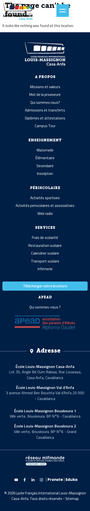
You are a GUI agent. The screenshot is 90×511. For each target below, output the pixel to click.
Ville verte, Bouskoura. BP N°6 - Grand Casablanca (45, 434)
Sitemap (72, 498)
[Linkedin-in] (32, 479)
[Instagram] (41, 479)
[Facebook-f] (24, 479)
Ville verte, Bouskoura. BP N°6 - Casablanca (45, 416)
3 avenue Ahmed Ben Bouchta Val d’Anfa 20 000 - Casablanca (45, 395)
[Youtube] (16, 479)
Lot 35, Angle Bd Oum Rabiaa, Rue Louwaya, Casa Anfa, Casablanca (45, 374)
